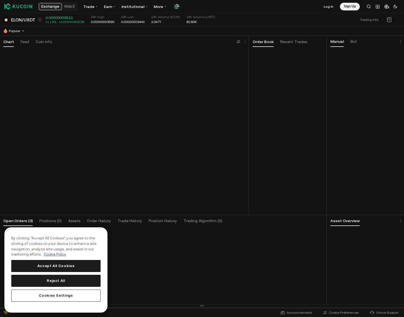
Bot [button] (353, 41)
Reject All (56, 281)
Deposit (347, 273)
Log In (328, 7)
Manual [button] (337, 41)
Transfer (383, 273)
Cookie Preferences (344, 312)
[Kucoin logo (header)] (18, 6)
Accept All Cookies (56, 266)
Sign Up (171, 270)
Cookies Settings (56, 295)
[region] (55, 270)
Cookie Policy (55, 254)
